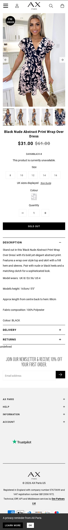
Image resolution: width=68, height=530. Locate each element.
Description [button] (12, 242)
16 (55, 175)
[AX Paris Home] (34, 6)
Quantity (34, 205)
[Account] (17, 6)
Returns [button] (9, 339)
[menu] (5, 6)
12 (33, 175)
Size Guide (45, 182)
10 (21, 175)
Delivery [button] (9, 330)
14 (44, 175)
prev (5, 60)
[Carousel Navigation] (34, 60)
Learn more (13, 525)
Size (34, 167)
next (62, 60)
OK (30, 525)
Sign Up (60, 374)
